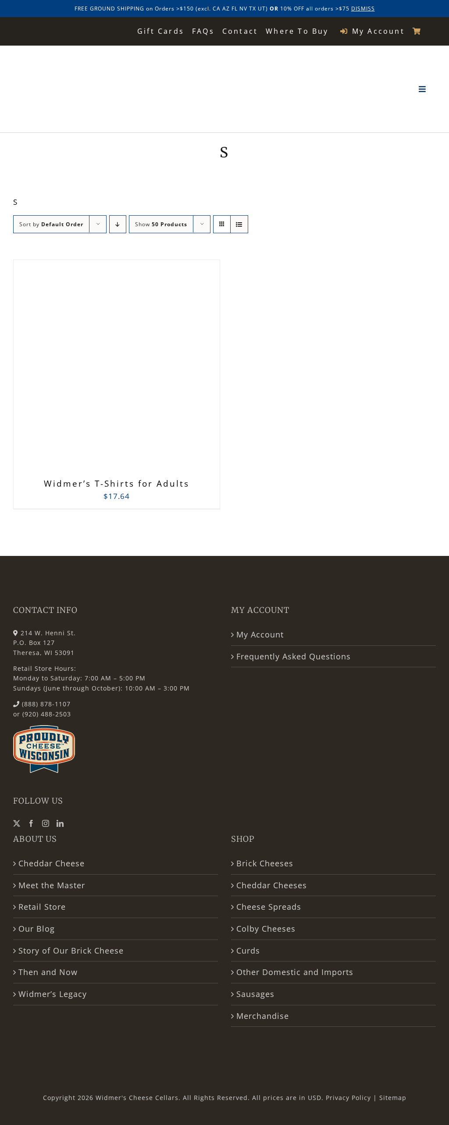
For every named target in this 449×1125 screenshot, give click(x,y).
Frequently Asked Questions (293, 656)
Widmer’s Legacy (52, 994)
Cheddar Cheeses (271, 885)
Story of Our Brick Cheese (71, 950)
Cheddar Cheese (51, 863)
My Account (260, 634)
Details (159, 371)
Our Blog (36, 928)
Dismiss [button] (363, 8)
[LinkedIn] (60, 823)
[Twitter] (17, 823)
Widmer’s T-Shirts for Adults (116, 483)
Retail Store (42, 906)
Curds (248, 950)
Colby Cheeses (266, 928)
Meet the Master (51, 885)
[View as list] (239, 224)
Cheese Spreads (268, 906)
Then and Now (48, 972)
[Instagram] (46, 823)
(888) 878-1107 (46, 704)
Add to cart (97, 371)
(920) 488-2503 (46, 714)
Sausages (255, 994)
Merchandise (262, 1016)
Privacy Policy (348, 1097)
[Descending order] (117, 224)
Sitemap (392, 1097)
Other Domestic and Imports (294, 972)
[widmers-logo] (69, 56)
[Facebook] (31, 823)
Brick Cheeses (264, 863)
